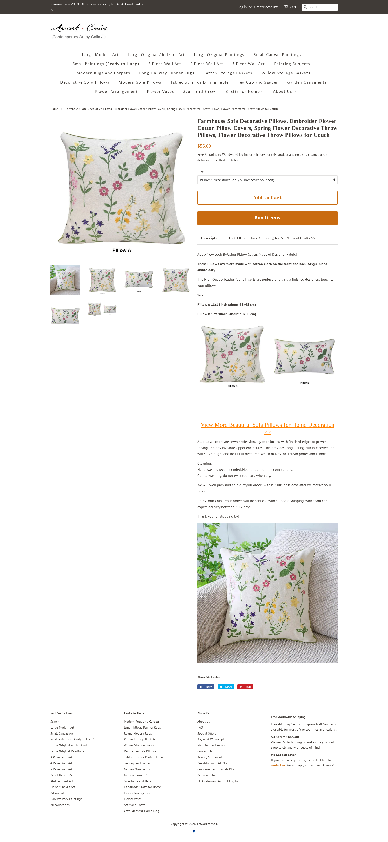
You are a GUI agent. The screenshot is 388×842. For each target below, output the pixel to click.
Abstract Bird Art (61, 781)
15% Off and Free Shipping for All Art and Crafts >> (272, 238)
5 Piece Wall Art (248, 64)
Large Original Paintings (219, 54)
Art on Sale (57, 793)
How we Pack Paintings (66, 799)
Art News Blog (207, 775)
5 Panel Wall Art (61, 769)
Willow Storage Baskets (285, 73)
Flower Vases (160, 91)
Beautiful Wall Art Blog (213, 763)
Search (54, 722)
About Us (283, 91)
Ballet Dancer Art (61, 775)
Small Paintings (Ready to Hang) (106, 64)
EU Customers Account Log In (217, 781)
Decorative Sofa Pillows (85, 82)
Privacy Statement (209, 757)
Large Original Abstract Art (156, 54)
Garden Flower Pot (137, 775)
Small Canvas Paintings (277, 54)
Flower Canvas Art (62, 787)
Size (200, 171)
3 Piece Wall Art (164, 64)
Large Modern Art (100, 54)
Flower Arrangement (116, 91)
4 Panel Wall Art (61, 763)
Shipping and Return (211, 745)
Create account (266, 7)
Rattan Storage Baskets (227, 73)
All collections (60, 805)
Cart (293, 7)
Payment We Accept (210, 739)
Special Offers (206, 733)
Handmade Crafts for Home (142, 787)
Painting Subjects (293, 64)
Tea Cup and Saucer (258, 82)
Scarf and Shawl (200, 91)
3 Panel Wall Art (61, 757)
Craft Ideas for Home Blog (141, 811)
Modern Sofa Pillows (140, 82)
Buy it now (268, 218)
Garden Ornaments (307, 82)
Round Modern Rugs (138, 733)
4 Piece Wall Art (206, 64)
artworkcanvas (207, 824)
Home (54, 109)
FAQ (200, 727)
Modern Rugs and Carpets (103, 73)
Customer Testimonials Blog (216, 769)
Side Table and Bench (138, 781)
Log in (242, 7)
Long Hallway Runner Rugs (166, 73)
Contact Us (204, 751)
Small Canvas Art (61, 733)
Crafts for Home (243, 91)
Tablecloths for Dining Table (199, 82)
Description (211, 238)
